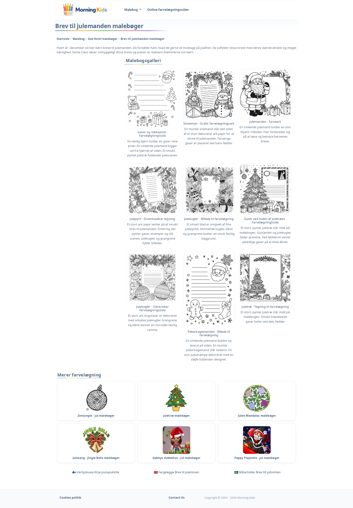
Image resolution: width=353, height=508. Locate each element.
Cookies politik (70, 498)
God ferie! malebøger (103, 39)
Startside (63, 39)
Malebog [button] (131, 10)
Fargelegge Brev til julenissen (178, 472)
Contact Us (177, 498)
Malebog (79, 39)
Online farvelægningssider (168, 10)
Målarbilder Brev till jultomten (260, 472)
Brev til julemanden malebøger (143, 39)
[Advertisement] (86, 111)
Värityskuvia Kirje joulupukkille (98, 472)
